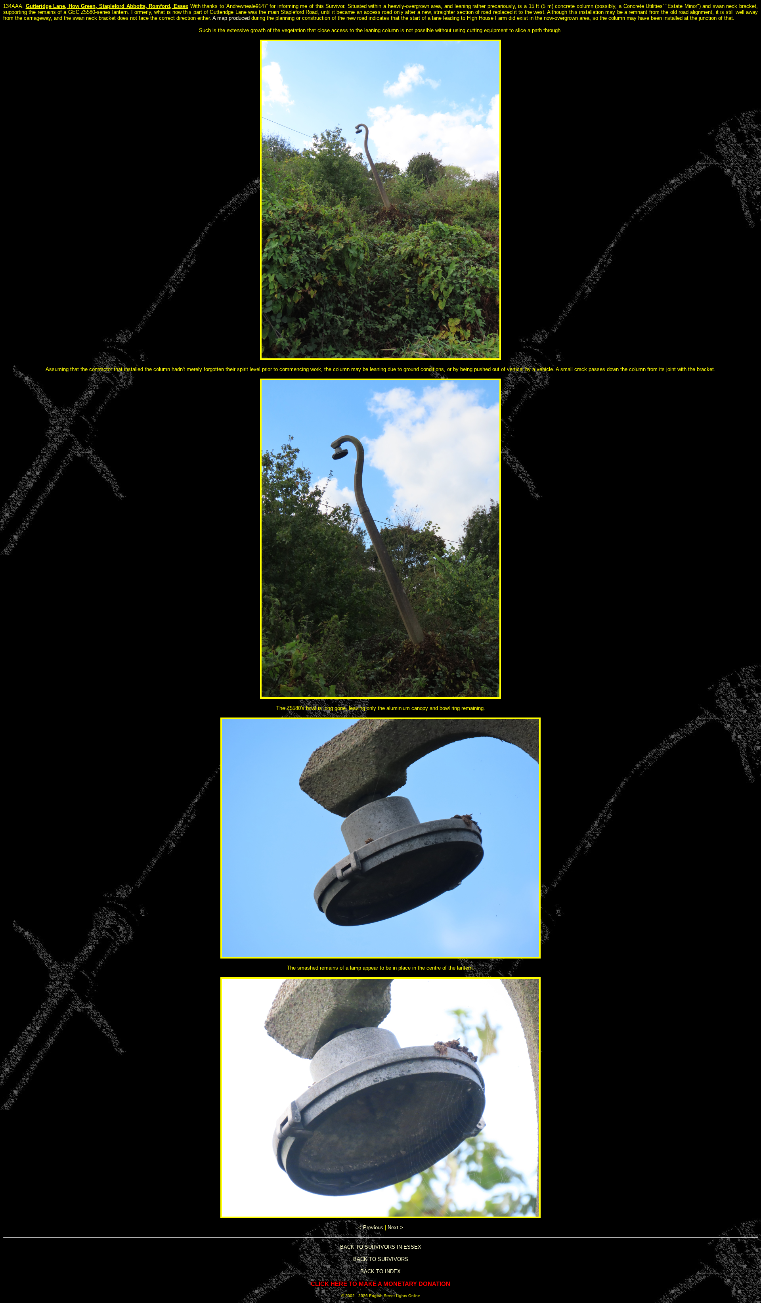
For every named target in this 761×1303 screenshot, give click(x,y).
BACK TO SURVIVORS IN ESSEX (380, 1247)
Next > (395, 1227)
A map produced (231, 18)
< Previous (370, 1227)
